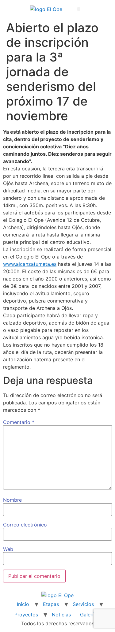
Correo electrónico (25, 524)
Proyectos (26, 615)
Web (8, 549)
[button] (78, 9)
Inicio (23, 604)
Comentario (18, 422)
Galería (88, 615)
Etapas (51, 604)
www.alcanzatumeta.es (29, 264)
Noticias (61, 615)
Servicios (83, 604)
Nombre (12, 499)
